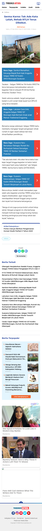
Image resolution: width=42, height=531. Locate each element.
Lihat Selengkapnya (20, 396)
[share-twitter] (19, 251)
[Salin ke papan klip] (26, 251)
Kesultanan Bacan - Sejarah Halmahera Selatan (13, 346)
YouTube (30, 516)
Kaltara (6, 238)
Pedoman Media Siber (21, 520)
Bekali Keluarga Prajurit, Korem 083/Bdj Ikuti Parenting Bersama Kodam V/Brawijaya (15, 387)
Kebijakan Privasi (10, 518)
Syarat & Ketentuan (31, 518)
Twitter (26, 516)
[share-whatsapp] (22, 251)
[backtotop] (21, 503)
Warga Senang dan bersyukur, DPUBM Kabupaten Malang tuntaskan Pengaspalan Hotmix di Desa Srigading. (15, 367)
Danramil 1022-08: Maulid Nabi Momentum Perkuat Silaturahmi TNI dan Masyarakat (15, 356)
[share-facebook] (15, 251)
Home (4, 7)
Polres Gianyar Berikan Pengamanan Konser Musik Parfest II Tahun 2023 (19, 230)
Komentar (22, 256)
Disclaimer (20, 518)
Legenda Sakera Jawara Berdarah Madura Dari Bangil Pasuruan (15, 377)
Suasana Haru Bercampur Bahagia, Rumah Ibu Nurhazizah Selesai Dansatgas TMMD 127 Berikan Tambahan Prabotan (16, 148)
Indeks (23, 7)
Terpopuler (13, 7)
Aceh (31, 7)
